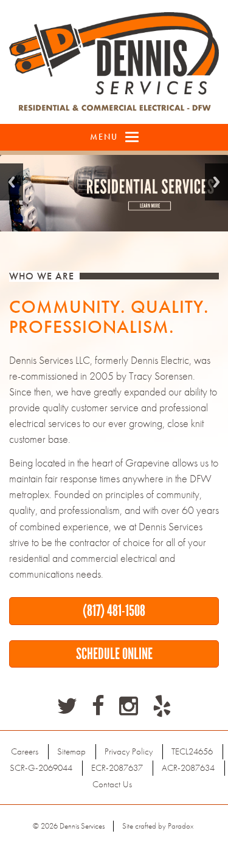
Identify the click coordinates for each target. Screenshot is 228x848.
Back (11, 181)
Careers (24, 751)
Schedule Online (114, 653)
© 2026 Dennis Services (69, 826)
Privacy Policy (129, 751)
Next (216, 181)
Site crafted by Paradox (157, 826)
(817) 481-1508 (114, 610)
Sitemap (71, 751)
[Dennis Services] (114, 62)
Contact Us (112, 784)
